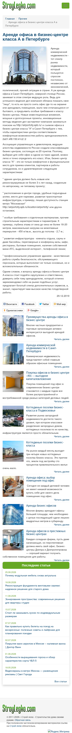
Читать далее (61, 339)
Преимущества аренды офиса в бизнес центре (47, 318)
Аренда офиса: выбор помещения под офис (40, 479)
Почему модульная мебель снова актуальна (30, 575)
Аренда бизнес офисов (41, 505)
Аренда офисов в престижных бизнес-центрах (46, 532)
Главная (10, 18)
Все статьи (61, 681)
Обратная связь (23, 719)
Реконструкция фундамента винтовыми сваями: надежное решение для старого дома (32, 587)
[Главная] (19, 5)
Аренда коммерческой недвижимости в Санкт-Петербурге (41, 348)
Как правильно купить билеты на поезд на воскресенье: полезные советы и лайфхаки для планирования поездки (32, 629)
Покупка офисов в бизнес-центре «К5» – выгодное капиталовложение (47, 376)
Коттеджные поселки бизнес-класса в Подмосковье (45, 408)
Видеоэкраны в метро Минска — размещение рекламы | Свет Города (31, 672)
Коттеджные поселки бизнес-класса (45, 443)
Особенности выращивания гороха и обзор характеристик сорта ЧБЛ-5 (30, 658)
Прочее (23, 18)
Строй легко (16, 725)
